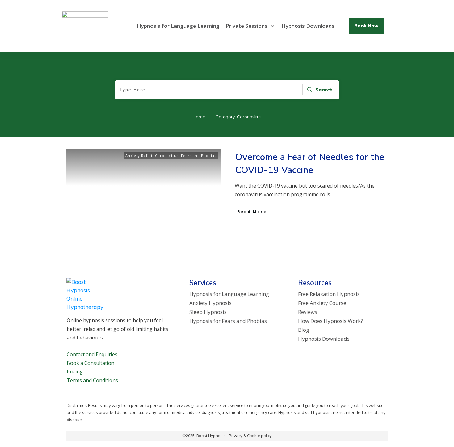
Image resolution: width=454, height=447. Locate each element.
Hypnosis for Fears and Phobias (228, 320)
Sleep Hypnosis (208, 311)
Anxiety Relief (139, 155)
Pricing (75, 371)
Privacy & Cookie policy (250, 435)
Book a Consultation (90, 363)
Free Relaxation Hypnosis (329, 293)
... (332, 194)
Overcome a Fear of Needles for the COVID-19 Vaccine (309, 163)
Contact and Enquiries (92, 354)
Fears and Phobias (198, 155)
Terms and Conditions (92, 380)
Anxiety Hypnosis (210, 302)
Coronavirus (167, 155)
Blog (303, 329)
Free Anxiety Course (322, 302)
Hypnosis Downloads (324, 338)
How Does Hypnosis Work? (330, 320)
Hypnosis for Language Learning (229, 293)
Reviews (307, 311)
